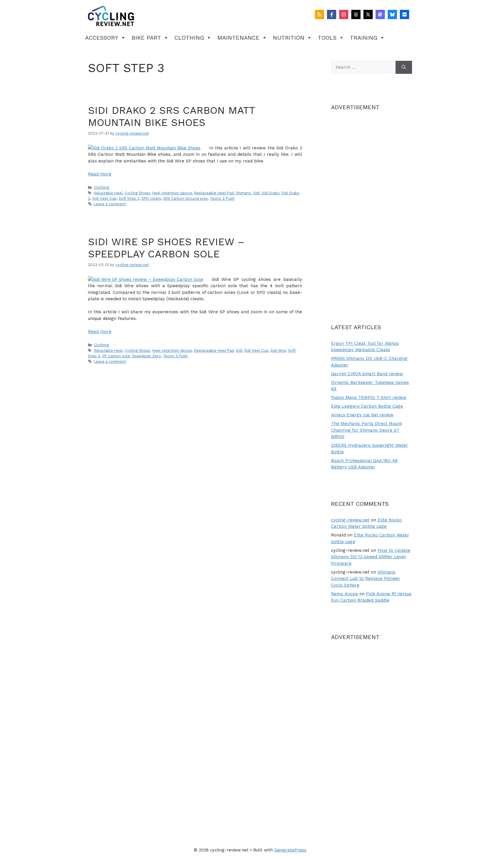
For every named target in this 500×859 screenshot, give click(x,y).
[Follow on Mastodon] (380, 14)
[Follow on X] (368, 14)
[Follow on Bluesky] (392, 14)
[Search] (404, 67)
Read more (99, 174)
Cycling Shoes (137, 193)
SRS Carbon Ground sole (185, 198)
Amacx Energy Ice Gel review (362, 414)
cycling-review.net (350, 520)
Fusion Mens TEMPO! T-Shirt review (369, 397)
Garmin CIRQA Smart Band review (367, 373)
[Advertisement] (371, 207)
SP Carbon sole (116, 356)
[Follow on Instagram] (343, 14)
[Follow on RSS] (319, 14)
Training (363, 37)
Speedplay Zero (146, 356)
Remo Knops (344, 593)
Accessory (101, 37)
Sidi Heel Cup (104, 198)
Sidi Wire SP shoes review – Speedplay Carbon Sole (166, 248)
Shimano (243, 193)
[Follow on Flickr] (404, 14)
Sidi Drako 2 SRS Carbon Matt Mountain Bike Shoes (171, 116)
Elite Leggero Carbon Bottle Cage (367, 406)
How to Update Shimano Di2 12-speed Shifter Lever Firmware (370, 557)
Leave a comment (110, 204)
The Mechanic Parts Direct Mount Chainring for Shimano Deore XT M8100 (366, 430)
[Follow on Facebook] (331, 14)
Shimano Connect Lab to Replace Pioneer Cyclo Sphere (365, 578)
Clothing (189, 37)
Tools (327, 37)
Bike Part (146, 37)
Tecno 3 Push (222, 198)
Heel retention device (172, 193)
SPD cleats (151, 198)
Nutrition (288, 37)
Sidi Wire (278, 350)
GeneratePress (290, 850)
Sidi (256, 193)
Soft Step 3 (129, 198)
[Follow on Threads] (356, 14)
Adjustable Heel (108, 193)
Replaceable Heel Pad (214, 193)
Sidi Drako (271, 193)
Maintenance (238, 37)
